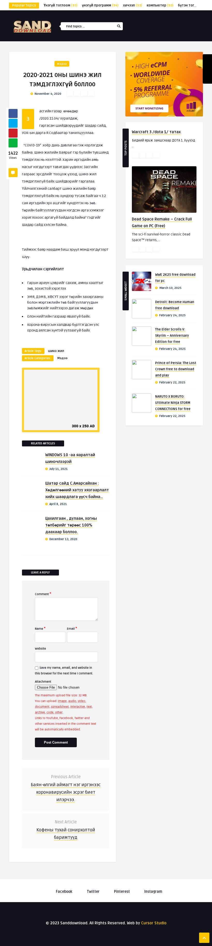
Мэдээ (62, 64)
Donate (155, 98)
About (154, 109)
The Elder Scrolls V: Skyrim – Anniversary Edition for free (172, 335)
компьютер (160, 5)
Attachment (43, 681)
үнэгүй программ (100, 5)
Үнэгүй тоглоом (60, 5)
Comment (43, 594)
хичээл (132, 5)
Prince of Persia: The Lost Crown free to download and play (175, 369)
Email (72, 628)
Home (154, 42)
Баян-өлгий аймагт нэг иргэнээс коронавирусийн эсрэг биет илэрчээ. (66, 792)
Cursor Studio (153, 923)
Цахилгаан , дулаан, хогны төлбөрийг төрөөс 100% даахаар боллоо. (71, 525)
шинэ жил (56, 351)
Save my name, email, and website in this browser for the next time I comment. (64, 670)
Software (157, 76)
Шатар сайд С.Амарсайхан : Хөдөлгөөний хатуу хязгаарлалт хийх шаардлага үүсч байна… (77, 490)
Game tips (157, 87)
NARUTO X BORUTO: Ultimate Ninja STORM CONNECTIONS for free (173, 403)
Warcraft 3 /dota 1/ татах (156, 132)
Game (153, 65)
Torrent (156, 54)
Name (40, 628)
